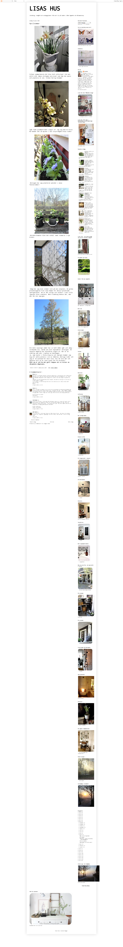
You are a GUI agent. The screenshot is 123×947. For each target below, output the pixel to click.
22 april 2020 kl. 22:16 (37, 384)
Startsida (52, 421)
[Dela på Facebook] (55, 368)
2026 (80, 812)
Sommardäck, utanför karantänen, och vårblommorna (86, 839)
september (82, 827)
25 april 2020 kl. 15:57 (37, 417)
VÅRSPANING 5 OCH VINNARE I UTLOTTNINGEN (88, 194)
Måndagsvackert (88, 218)
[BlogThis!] (52, 368)
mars (81, 844)
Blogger (65, 930)
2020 (80, 821)
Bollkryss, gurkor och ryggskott (89, 152)
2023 (80, 817)
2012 (80, 859)
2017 (80, 851)
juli (81, 830)
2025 (80, 814)
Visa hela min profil (82, 89)
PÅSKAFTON (86, 176)
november (82, 824)
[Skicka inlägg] (49, 367)
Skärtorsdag (87, 226)
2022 (80, 818)
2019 (80, 848)
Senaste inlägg (33, 421)
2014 (80, 856)
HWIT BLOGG (35, 412)
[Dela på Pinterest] (56, 368)
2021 (80, 820)
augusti (81, 828)
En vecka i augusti (88, 160)
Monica (34, 374)
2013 (80, 857)
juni (81, 831)
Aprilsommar (82, 837)
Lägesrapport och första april (86, 842)
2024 (80, 815)
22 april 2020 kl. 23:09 (37, 396)
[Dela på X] (54, 368)
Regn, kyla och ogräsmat (84, 835)
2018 (80, 850)
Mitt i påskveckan (88, 210)
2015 (80, 854)
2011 (80, 860)
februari (82, 845)
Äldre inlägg (70, 421)
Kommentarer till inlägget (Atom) (43, 423)
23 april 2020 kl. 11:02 (37, 408)
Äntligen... (87, 168)
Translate (87, 24)
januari (81, 847)
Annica (34, 388)
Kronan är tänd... (88, 202)
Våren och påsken (83, 840)
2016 (80, 853)
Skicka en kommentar (35, 419)
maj (81, 833)
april (81, 834)
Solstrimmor (35, 400)
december (82, 822)
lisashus (86, 71)
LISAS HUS (44, 8)
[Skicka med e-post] (51, 368)
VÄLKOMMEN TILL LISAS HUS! (89, 185)
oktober (81, 825)
